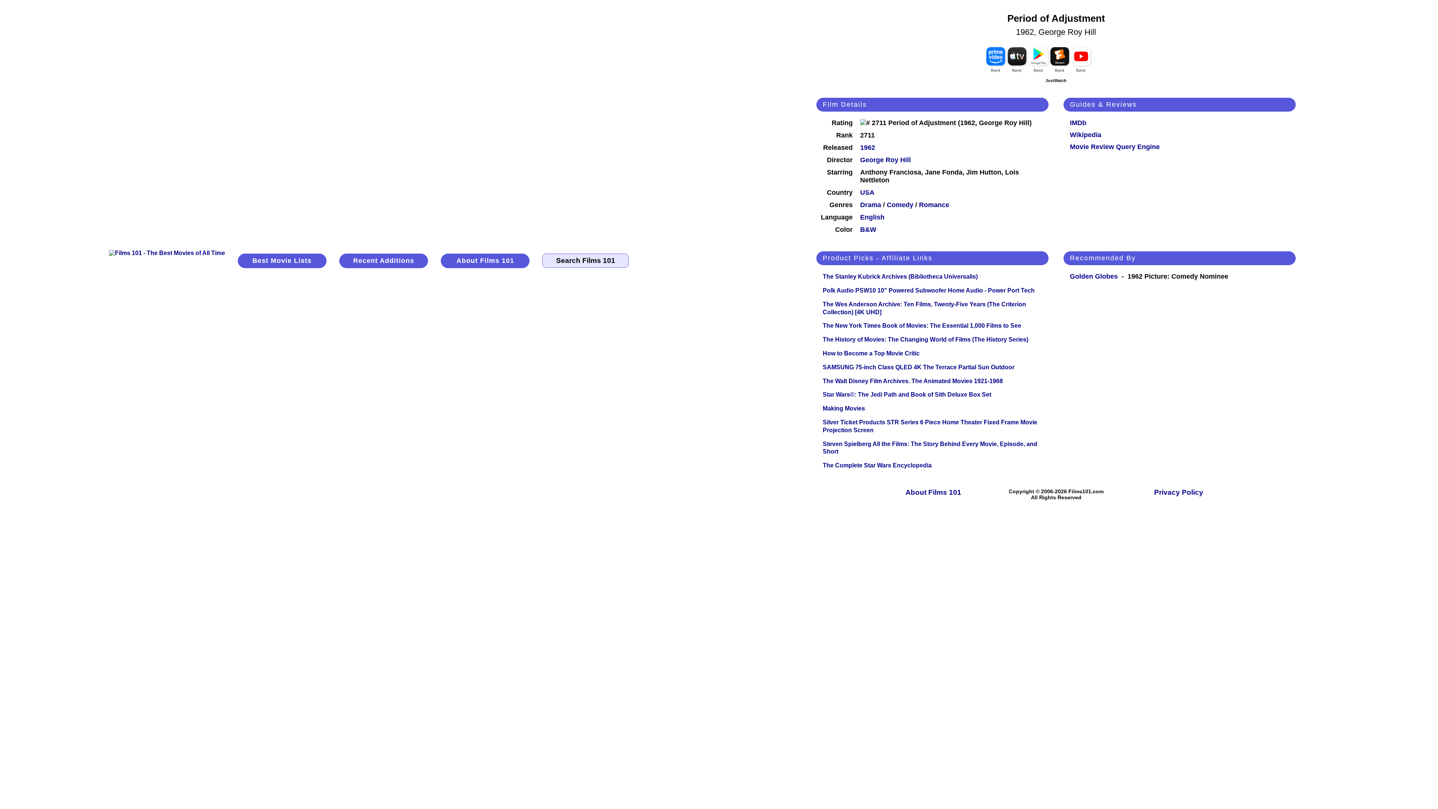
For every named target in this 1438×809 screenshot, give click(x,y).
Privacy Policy (1178, 492)
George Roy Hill (885, 160)
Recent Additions (383, 260)
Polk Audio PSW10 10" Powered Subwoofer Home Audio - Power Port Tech (929, 290)
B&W (868, 229)
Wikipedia (1085, 135)
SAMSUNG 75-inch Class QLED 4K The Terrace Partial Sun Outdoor (918, 367)
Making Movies (844, 408)
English (872, 217)
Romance (934, 205)
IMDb (1078, 123)
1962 (867, 147)
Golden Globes (1094, 276)
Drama (870, 205)
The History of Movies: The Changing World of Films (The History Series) (925, 339)
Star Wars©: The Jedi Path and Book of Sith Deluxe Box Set (907, 394)
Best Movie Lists (282, 260)
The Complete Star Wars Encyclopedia (877, 465)
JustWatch (1056, 80)
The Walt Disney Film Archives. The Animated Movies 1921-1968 (913, 381)
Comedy (900, 205)
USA (867, 192)
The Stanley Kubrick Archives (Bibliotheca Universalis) (900, 276)
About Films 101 (485, 260)
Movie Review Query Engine (1115, 147)
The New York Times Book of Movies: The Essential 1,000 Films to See (922, 325)
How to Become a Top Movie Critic (871, 353)
